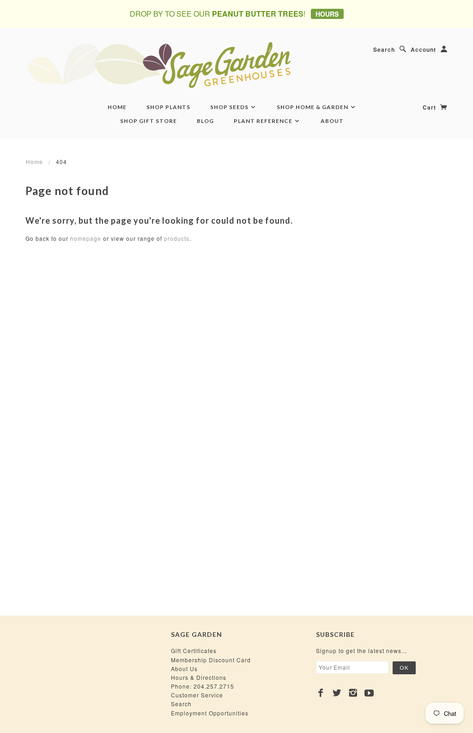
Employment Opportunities (210, 713)
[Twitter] (337, 692)
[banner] (210, 65)
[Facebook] (321, 692)
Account (423, 49)
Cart (430, 107)
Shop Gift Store (148, 120)
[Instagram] (353, 692)
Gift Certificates (194, 650)
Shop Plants (168, 107)
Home (117, 107)
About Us (184, 668)
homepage (85, 238)
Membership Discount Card (211, 660)
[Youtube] (369, 692)
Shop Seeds (230, 107)
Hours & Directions (198, 677)
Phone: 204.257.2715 (202, 686)
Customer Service (197, 695)
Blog (205, 120)
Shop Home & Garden (313, 107)
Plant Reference (264, 120)
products (176, 238)
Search (384, 49)
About (332, 120)
